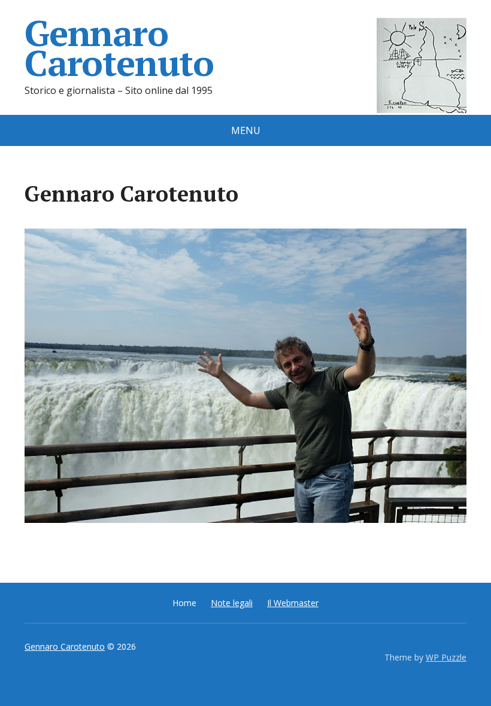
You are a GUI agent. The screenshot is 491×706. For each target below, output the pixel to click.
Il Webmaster (293, 602)
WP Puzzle (446, 657)
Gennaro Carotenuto (119, 48)
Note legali (232, 602)
